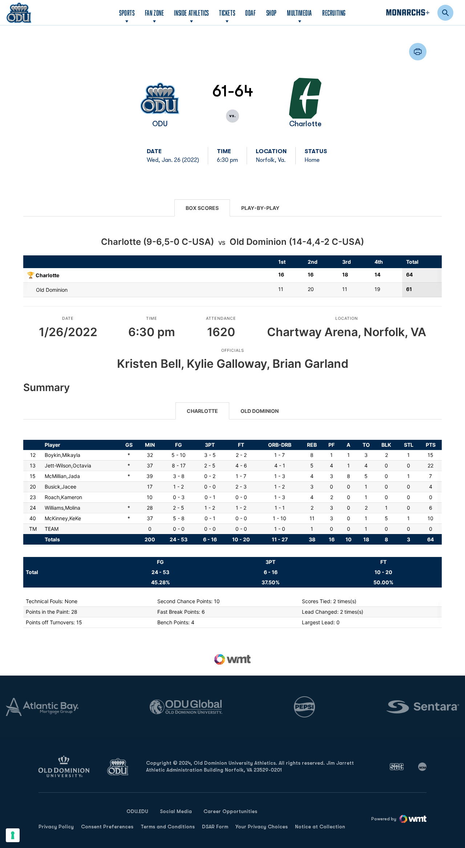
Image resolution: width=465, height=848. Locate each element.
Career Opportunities (230, 811)
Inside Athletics (191, 13)
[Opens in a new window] (397, 766)
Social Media (176, 811)
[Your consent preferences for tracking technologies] (13, 835)
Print (417, 51)
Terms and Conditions (168, 826)
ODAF (250, 12)
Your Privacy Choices (261, 826)
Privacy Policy (56, 826)
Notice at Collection (320, 826)
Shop (271, 12)
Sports (127, 13)
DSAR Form (215, 826)
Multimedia (299, 13)
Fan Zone (154, 13)
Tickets (227, 13)
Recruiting (334, 13)
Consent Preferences (107, 826)
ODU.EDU (137, 811)
